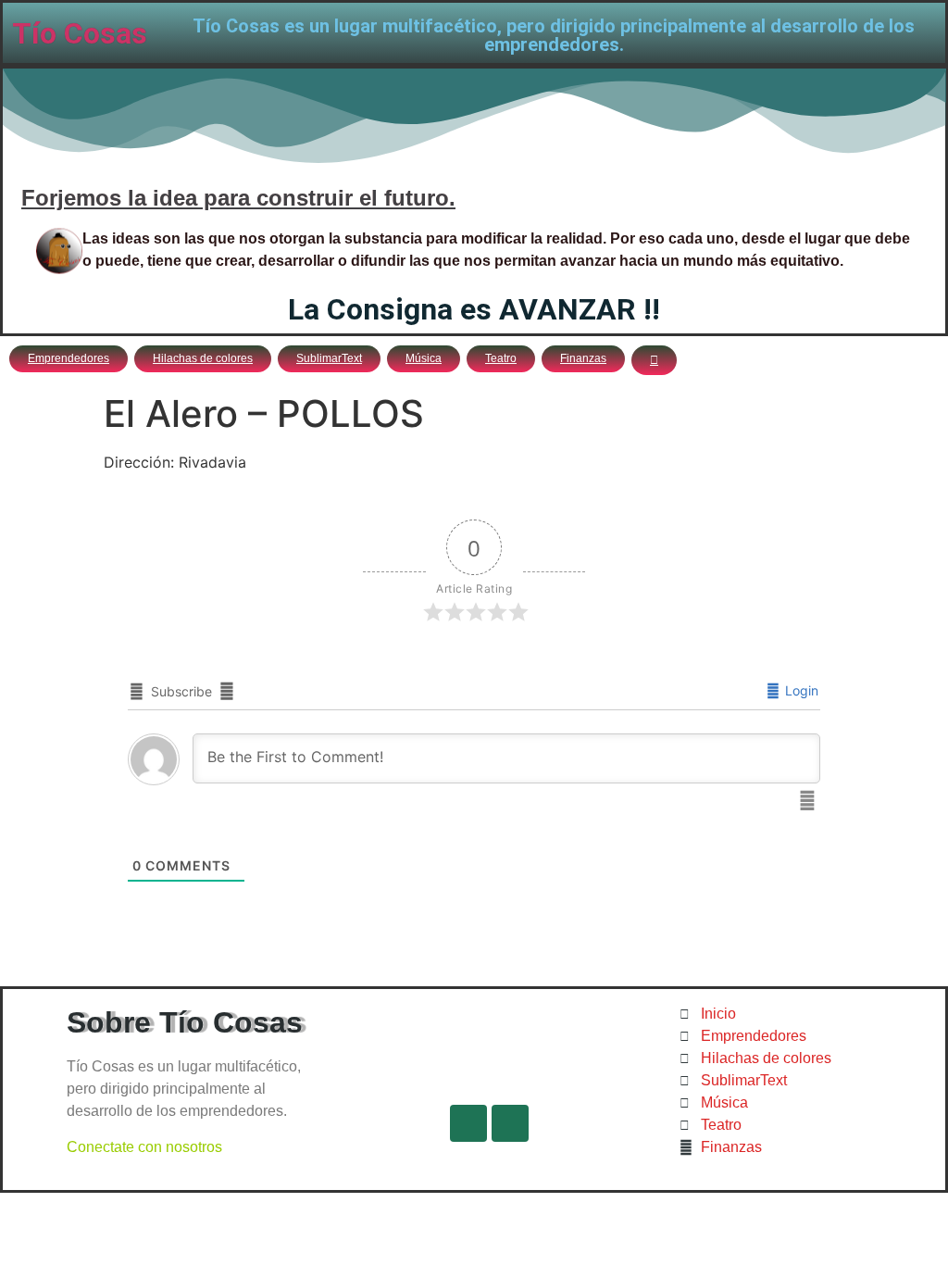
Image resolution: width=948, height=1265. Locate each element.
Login (799, 690)
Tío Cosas (79, 33)
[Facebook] (468, 1123)
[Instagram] (510, 1123)
